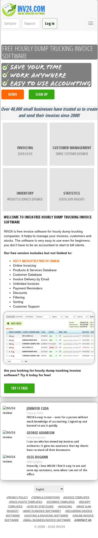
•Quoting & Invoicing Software (46, 515)
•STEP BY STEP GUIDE (40, 506)
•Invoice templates (76, 497)
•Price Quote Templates (25, 501)
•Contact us (82, 520)
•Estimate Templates (60, 501)
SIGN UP (42, 94)
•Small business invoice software (47, 520)
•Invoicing (65, 506)
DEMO (12, 94)
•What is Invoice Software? (42, 511)
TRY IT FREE (19, 388)
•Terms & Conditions (45, 497)
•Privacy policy (17, 497)
